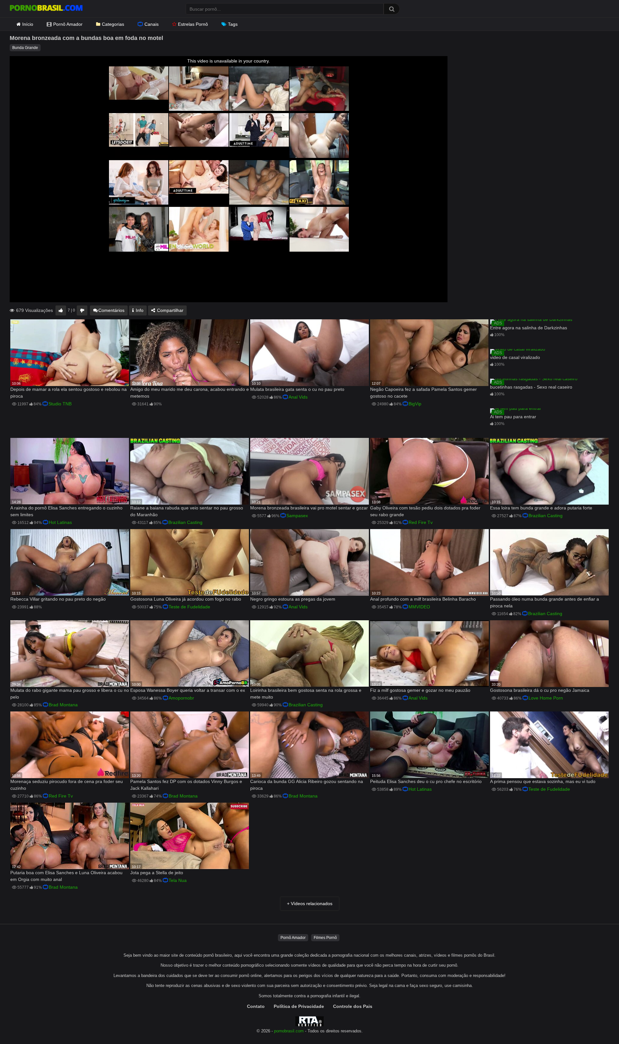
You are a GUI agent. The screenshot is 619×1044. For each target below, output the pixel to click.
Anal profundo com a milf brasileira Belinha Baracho (423, 599)
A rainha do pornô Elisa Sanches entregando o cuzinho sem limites (66, 511)
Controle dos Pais (352, 1006)
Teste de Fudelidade (189, 606)
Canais (151, 24)
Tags (233, 24)
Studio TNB (60, 403)
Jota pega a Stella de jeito (156, 872)
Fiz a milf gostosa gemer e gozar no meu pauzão (420, 690)
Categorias (113, 24)
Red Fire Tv (420, 522)
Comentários (111, 310)
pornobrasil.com (289, 1031)
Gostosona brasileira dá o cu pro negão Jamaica (539, 690)
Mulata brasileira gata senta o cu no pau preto (297, 389)
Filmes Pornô (325, 937)
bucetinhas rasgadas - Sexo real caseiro (531, 387)
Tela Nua (178, 880)
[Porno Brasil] (46, 9)
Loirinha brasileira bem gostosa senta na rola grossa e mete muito (305, 694)
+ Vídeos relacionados (309, 903)
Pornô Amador (68, 24)
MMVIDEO (419, 606)
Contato (256, 1006)
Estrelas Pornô (193, 24)
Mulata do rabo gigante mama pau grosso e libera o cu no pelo (69, 694)
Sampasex (297, 515)
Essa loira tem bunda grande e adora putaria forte (541, 507)
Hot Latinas (60, 522)
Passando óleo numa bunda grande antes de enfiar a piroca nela (544, 602)
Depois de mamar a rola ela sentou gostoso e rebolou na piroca (68, 393)
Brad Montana (63, 704)
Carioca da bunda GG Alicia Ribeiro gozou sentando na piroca (306, 785)
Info (138, 310)
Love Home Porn (545, 698)
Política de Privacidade (299, 1006)
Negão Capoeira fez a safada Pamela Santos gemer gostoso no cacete (423, 393)
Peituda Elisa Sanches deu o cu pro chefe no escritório (426, 781)
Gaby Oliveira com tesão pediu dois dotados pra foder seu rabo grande (425, 511)
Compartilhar (169, 310)
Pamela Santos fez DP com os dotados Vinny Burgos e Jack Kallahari (186, 785)
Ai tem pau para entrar (513, 416)
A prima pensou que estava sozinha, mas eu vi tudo (542, 781)
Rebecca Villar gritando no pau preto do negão (58, 599)
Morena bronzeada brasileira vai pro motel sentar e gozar (309, 507)
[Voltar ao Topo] (597, 1024)
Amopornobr (181, 698)
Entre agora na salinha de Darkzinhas (528, 327)
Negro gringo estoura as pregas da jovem (292, 599)
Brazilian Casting (185, 522)
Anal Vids (298, 397)
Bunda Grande (25, 47)
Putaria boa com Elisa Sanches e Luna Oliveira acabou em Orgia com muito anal (66, 876)
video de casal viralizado (515, 357)
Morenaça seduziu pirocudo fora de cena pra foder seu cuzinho (66, 785)
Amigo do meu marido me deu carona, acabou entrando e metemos (189, 393)
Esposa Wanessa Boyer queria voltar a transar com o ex (187, 690)
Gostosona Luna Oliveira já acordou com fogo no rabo (185, 599)
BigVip (414, 403)
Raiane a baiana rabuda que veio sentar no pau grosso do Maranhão (186, 511)
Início (27, 24)
